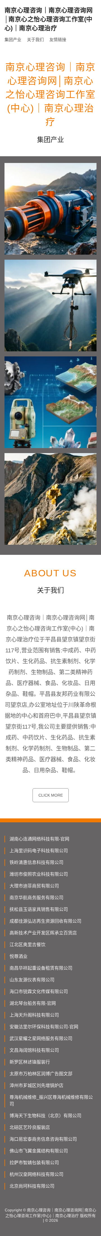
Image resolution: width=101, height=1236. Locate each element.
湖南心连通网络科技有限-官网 (39, 839)
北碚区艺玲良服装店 (30, 1127)
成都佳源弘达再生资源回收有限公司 (45, 921)
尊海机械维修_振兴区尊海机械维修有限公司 (51, 1100)
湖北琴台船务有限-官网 (33, 1003)
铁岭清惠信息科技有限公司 (36, 862)
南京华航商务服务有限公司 (36, 897)
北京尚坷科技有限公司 (32, 1186)
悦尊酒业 (18, 956)
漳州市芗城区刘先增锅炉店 (36, 1085)
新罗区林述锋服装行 (30, 1062)
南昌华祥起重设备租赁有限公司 (41, 968)
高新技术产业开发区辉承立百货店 (43, 932)
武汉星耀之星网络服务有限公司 (41, 1038)
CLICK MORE (50, 795)
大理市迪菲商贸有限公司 (34, 886)
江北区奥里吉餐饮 (27, 944)
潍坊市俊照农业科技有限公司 (39, 874)
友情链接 (57, 39)
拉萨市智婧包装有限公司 (34, 1162)
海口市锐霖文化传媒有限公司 (39, 991)
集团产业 (12, 39)
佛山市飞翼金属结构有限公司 (39, 1151)
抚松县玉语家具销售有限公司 (39, 909)
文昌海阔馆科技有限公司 (34, 1050)
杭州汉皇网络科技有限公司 (36, 1174)
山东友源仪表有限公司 (32, 979)
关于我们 (35, 39)
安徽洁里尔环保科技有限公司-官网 (44, 1026)
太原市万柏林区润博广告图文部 (41, 1073)
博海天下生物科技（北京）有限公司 (45, 1115)
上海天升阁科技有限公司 (34, 1015)
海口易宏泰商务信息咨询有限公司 (43, 1139)
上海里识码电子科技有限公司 (39, 850)
